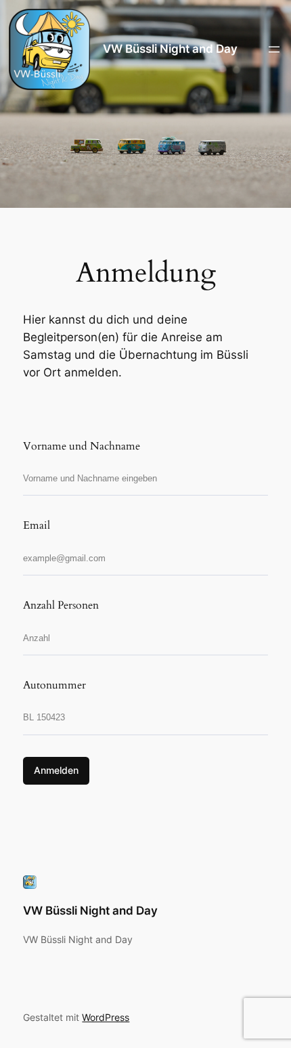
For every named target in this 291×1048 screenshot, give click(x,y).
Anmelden (56, 770)
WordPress (105, 1017)
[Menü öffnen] (274, 49)
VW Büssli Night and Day (170, 49)
